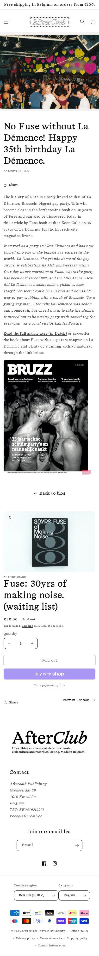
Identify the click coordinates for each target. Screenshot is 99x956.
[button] (6, 22)
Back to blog (52, 493)
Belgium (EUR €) (31, 895)
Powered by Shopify (51, 931)
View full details (76, 700)
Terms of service (51, 938)
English (69, 895)
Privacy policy (25, 938)
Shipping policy (77, 938)
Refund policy (79, 931)
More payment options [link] (50, 685)
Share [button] (14, 185)
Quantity (10, 633)
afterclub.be (29, 931)
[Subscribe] (77, 845)
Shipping (27, 626)
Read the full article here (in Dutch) (35, 333)
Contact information (52, 945)
